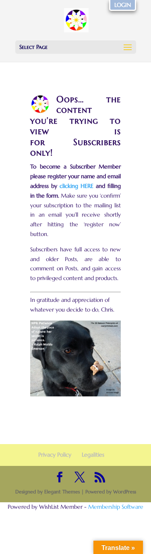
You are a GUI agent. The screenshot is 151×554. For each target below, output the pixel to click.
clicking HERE (76, 186)
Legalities (93, 454)
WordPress (124, 492)
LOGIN (122, 4)
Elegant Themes (62, 492)
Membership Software (115, 506)
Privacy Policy (54, 454)
